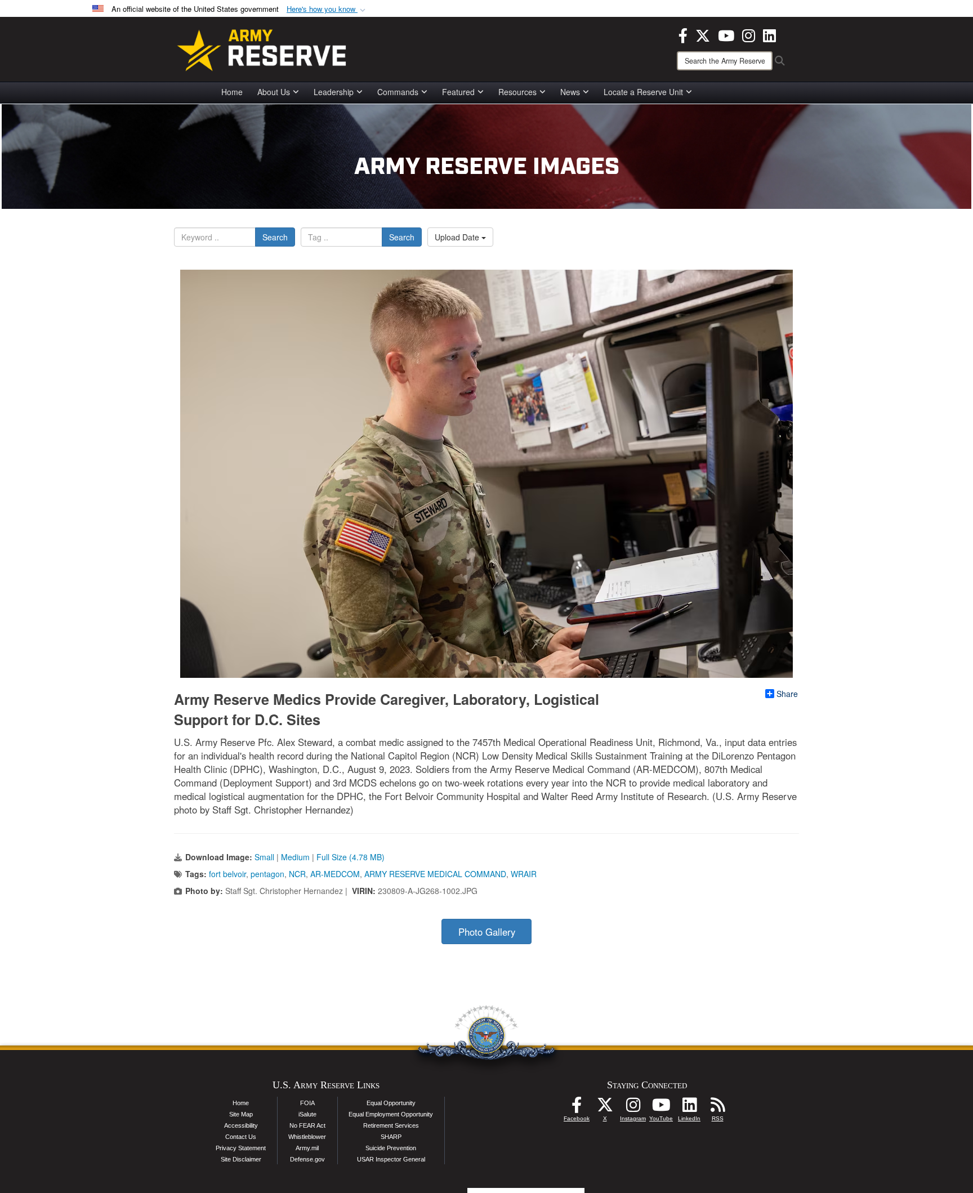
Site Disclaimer (241, 1159)
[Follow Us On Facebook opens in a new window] (577, 1107)
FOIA (307, 1103)
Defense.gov (307, 1159)
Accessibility (241, 1125)
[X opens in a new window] (702, 34)
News (570, 91)
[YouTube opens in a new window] (726, 34)
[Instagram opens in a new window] (748, 34)
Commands (397, 91)
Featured (458, 91)
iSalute (307, 1114)
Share (787, 693)
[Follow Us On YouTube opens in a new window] (661, 1107)
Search (275, 237)
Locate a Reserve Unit (643, 91)
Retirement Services (391, 1125)
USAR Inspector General (391, 1159)
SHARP (391, 1136)
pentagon (267, 873)
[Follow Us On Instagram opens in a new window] (633, 1107)
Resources (517, 91)
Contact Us (240, 1136)
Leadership (334, 91)
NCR (297, 873)
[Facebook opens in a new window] (683, 34)
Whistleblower (307, 1136)
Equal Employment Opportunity (391, 1114)
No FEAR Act (307, 1125)
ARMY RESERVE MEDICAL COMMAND (435, 873)
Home (232, 91)
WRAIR (524, 873)
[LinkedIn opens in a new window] (769, 34)
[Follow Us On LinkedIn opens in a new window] (689, 1107)
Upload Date (458, 237)
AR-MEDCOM (335, 873)
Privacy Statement (241, 1148)
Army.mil (307, 1148)
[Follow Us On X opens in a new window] (605, 1107)
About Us (273, 91)
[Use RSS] (717, 1107)
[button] (327, 9)
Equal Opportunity (391, 1103)
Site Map (241, 1114)
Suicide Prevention (390, 1148)
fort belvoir (227, 873)
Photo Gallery (486, 932)
